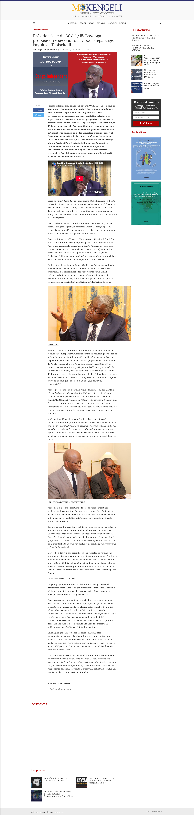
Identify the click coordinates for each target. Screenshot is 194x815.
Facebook (39, 110)
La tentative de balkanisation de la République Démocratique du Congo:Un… (58, 793)
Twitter (39, 115)
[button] (160, 23)
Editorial (101, 23)
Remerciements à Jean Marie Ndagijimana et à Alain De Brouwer (145, 37)
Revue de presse (87, 23)
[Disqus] (75, 736)
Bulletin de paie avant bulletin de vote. (152, 85)
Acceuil (73, 23)
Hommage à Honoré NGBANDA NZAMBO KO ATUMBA (142, 47)
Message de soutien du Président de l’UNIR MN (150, 73)
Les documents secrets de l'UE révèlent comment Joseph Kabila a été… (101, 780)
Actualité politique (117, 23)
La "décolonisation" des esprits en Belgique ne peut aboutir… (152, 60)
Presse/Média (157, 811)
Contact (147, 811)
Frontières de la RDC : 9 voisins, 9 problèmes (55, 779)
